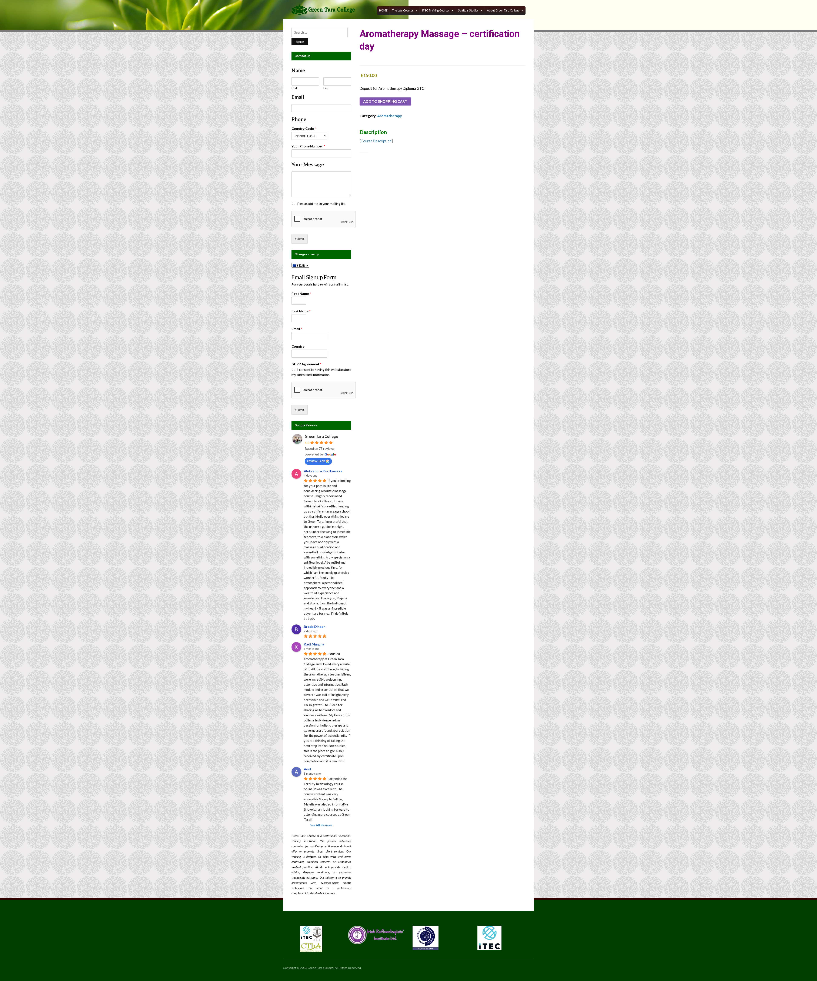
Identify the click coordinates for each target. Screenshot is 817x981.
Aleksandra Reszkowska (323, 471)
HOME (383, 10)
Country (298, 346)
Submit (299, 238)
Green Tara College (321, 436)
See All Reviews (321, 825)
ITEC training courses (436, 10)
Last (326, 88)
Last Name (301, 311)
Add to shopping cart (385, 101)
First (294, 88)
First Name (301, 293)
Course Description (376, 141)
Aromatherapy (389, 116)
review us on (316, 461)
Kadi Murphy (314, 644)
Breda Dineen (314, 626)
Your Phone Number (308, 146)
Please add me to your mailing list (321, 203)
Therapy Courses (402, 10)
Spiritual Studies (468, 10)
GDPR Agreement (306, 364)
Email (296, 329)
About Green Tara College (503, 10)
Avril (307, 769)
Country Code (303, 128)
